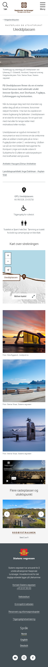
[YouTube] (15, 657)
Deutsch (24, 645)
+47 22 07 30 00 (24, 588)
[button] (8, 255)
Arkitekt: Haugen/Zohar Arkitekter (19, 163)
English (24, 639)
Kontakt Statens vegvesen (24, 585)
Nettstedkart (24, 596)
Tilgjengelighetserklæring (24, 619)
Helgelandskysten (11, 19)
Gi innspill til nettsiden (24, 604)
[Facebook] (32, 657)
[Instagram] (24, 657)
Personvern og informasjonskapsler (24, 611)
